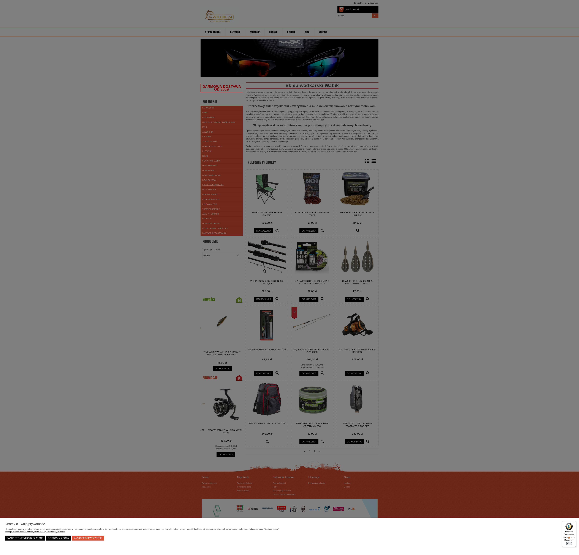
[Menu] (574, 523)
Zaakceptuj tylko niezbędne (25, 538)
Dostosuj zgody (58, 538)
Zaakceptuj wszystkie (88, 538)
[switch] (569, 543)
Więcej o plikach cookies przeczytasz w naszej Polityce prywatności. (35, 532)
